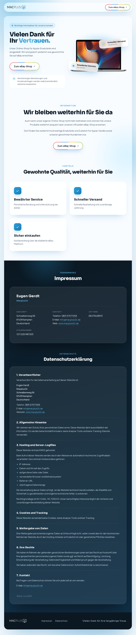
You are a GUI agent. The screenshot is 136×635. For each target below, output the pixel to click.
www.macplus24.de (68, 323)
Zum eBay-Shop (117, 7)
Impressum (46, 621)
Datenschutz (61, 621)
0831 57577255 (69, 315)
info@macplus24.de (70, 319)
